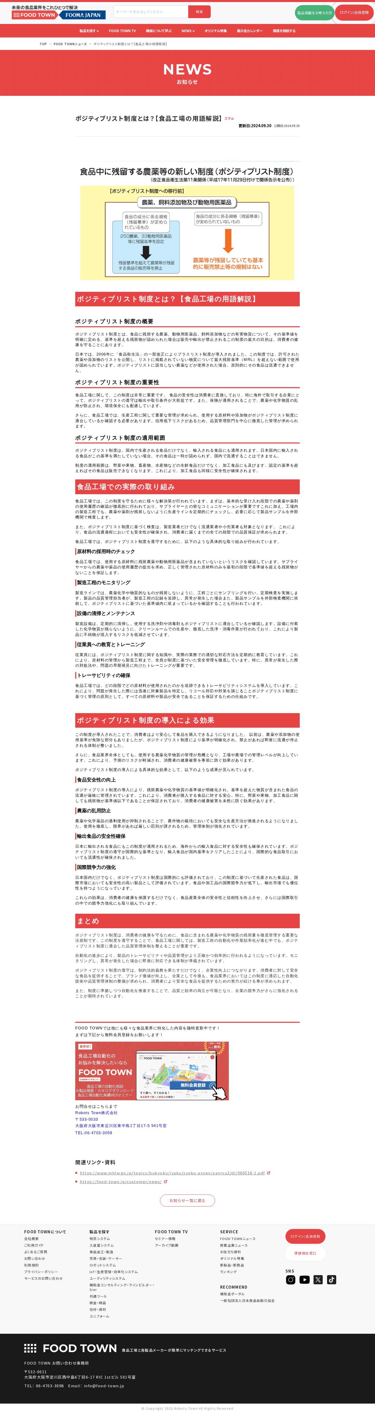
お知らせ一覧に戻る (187, 1200)
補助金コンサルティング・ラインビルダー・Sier (122, 1287)
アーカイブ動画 (167, 1245)
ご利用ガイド (34, 1245)
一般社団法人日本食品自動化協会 (247, 1300)
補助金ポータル (232, 1293)
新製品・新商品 (232, 1265)
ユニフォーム (99, 1316)
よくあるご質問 (35, 1251)
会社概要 (31, 1238)
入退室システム (102, 1245)
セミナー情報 (165, 1238)
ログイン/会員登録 (305, 1236)
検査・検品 (98, 1302)
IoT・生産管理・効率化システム (114, 1271)
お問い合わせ (35, 1258)
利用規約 (31, 1265)
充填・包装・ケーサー (106, 1258)
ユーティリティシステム (107, 1278)
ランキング (228, 1271)
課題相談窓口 (305, 1253)
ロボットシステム (103, 1265)
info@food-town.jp (104, 1385)
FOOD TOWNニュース (238, 1238)
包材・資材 (98, 1309)
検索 (199, 11)
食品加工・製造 (102, 1251)
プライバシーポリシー (41, 1271)
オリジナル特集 (232, 1258)
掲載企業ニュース (234, 1245)
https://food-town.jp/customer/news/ (121, 1181)
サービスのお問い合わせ (43, 1278)
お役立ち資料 (230, 1251)
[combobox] (150, 11)
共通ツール (98, 1296)
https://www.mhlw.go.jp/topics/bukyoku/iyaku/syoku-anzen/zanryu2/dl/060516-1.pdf (172, 1172)
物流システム (100, 1238)
